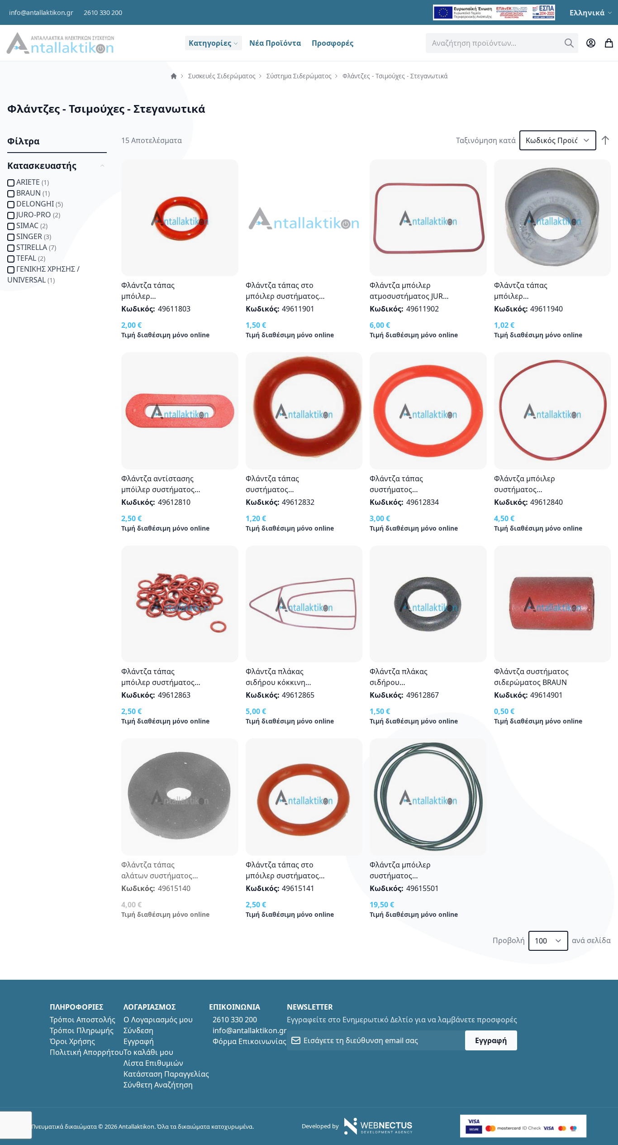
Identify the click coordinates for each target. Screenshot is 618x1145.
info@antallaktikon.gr (41, 12)
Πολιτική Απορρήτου (87, 1052)
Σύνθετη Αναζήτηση (158, 1085)
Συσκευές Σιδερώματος (222, 76)
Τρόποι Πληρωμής (82, 1030)
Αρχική (173, 76)
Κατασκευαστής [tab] (41, 165)
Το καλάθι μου (148, 1052)
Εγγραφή (139, 1041)
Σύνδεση (138, 1030)
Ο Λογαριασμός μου (158, 1020)
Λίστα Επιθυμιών (153, 1063)
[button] (592, 12)
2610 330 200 (103, 12)
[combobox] (502, 43)
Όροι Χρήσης (72, 1041)
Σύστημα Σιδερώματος (299, 76)
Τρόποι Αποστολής (82, 1020)
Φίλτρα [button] (23, 141)
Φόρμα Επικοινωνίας (249, 1041)
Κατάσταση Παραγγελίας (166, 1074)
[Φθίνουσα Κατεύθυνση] (605, 140)
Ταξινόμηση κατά (486, 140)
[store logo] (60, 43)
